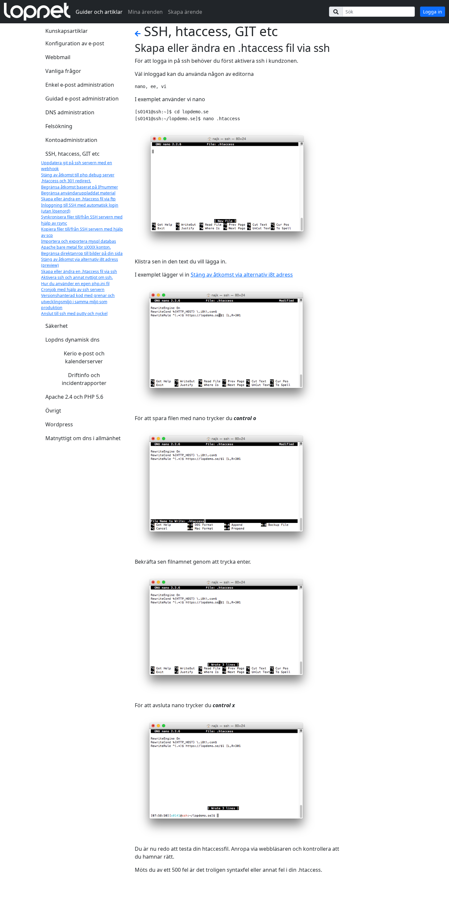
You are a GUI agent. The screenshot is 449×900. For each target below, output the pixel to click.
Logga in (432, 12)
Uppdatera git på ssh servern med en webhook (76, 165)
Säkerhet (56, 325)
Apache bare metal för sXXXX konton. (76, 247)
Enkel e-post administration (79, 84)
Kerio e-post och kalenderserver (84, 357)
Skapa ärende (185, 11)
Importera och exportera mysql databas (78, 241)
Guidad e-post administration (82, 98)
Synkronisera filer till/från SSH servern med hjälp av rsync (82, 220)
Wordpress (59, 424)
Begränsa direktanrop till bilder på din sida (82, 253)
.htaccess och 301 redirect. (66, 181)
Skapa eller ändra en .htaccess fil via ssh (79, 271)
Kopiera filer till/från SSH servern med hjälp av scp (82, 232)
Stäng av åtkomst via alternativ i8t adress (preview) (79, 262)
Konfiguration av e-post (74, 43)
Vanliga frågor (63, 71)
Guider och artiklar (99, 11)
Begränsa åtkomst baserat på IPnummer (79, 187)
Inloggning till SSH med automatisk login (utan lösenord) (79, 208)
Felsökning (58, 126)
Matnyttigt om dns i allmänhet (83, 438)
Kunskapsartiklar (66, 30)
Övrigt (53, 410)
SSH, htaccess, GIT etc (72, 153)
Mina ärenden (145, 11)
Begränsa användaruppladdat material (78, 193)
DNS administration (69, 112)
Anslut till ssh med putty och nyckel (74, 313)
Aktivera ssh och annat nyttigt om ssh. (77, 277)
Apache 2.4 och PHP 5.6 (74, 396)
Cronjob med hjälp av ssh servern (73, 289)
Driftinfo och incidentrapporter (84, 379)
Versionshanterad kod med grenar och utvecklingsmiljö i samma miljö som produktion (78, 301)
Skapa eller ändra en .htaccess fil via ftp (78, 199)
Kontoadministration (71, 140)
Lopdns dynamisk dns (72, 339)
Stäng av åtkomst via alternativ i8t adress (242, 274)
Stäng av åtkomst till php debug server (77, 175)
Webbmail (57, 57)
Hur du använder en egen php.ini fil (75, 283)
